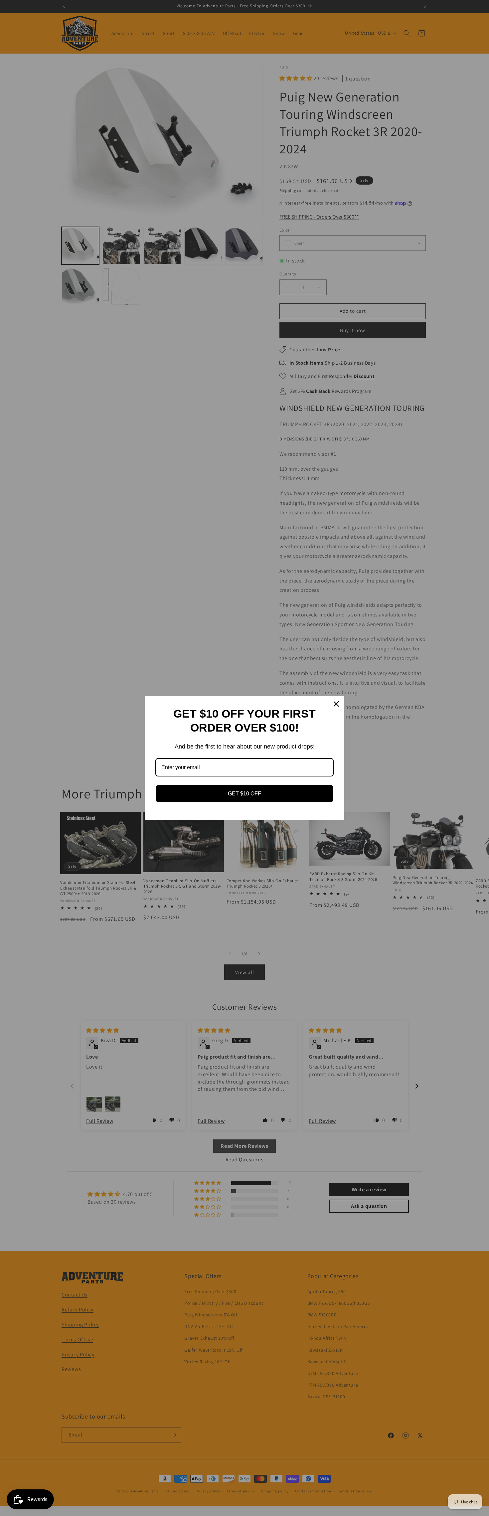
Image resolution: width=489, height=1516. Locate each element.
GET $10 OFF (244, 793)
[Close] (336, 704)
